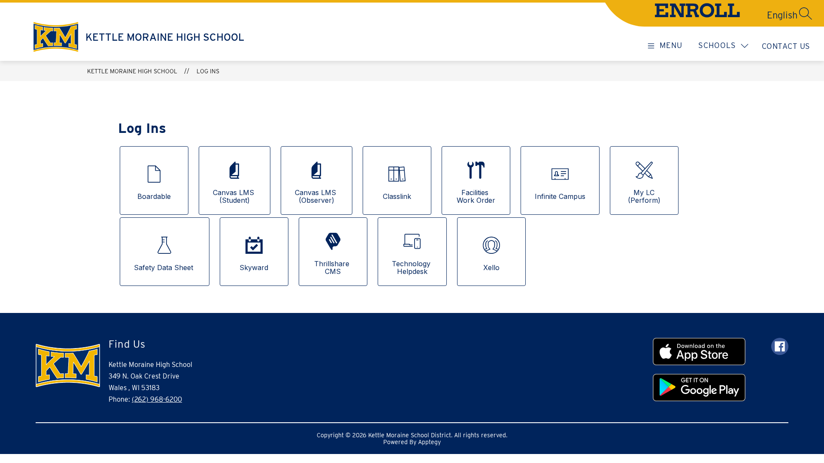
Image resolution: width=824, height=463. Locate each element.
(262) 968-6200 (157, 399)
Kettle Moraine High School (132, 71)
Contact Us (786, 46)
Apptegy (429, 442)
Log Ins (208, 71)
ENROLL (697, 13)
